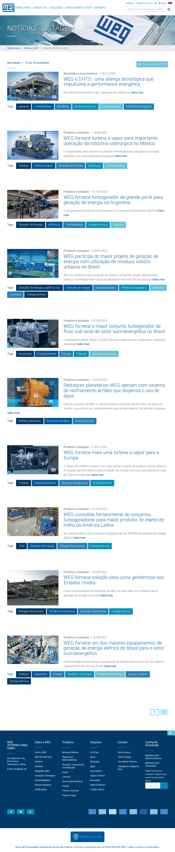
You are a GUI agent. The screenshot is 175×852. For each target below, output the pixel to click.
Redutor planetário (30, 420)
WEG (7, 7)
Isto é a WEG (41, 752)
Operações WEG (42, 771)
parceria (24, 106)
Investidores (75, 7)
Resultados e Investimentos (81, 73)
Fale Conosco (124, 752)
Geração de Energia (71, 165)
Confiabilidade (42, 106)
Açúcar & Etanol (137, 674)
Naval (92, 757)
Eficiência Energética (138, 106)
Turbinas (24, 165)
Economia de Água (58, 420)
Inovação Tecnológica (45, 775)
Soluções (57, 7)
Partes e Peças (69, 795)
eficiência (63, 106)
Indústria (118, 224)
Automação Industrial (72, 781)
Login (163, 3)
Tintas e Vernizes (70, 790)
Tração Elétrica (97, 789)
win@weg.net (20, 769)
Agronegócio (96, 771)
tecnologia (25, 353)
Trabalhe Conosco (144, 3)
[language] (171, 3)
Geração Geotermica (74, 482)
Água (92, 766)
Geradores (40, 674)
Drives (65, 772)
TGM (21, 546)
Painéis (65, 786)
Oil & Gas (94, 752)
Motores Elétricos (85, 106)
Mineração (95, 780)
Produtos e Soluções (76, 132)
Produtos (40, 7)
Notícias (129, 3)
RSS (108, 847)
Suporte (100, 7)
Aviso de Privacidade (26, 847)
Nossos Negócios (43, 785)
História (38, 761)
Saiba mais (137, 92)
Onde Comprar (124, 757)
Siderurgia (94, 165)
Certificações (41, 789)
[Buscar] (169, 10)
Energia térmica (111, 106)
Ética (87, 7)
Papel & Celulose (97, 785)
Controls (66, 777)
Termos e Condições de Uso (89, 847)
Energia (66, 353)
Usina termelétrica (45, 482)
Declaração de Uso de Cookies (55, 847)
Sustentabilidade (106, 287)
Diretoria (39, 766)
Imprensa (15, 294)
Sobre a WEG (22, 7)
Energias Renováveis (72, 546)
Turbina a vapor (43, 165)
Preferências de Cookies (90, 836)
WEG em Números (43, 757)
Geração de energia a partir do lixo (39, 287)
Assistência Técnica (127, 761)
